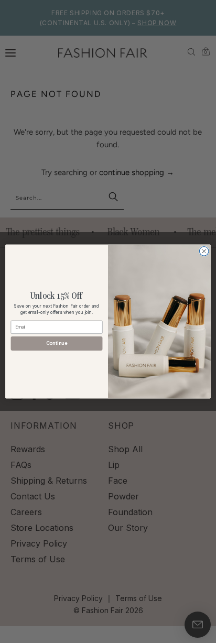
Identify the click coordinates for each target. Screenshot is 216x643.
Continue (56, 343)
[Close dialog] (204, 251)
